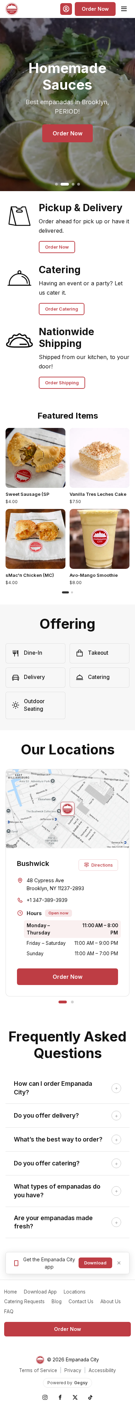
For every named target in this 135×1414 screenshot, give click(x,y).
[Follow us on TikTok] (90, 1397)
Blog (57, 1301)
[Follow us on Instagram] (44, 1397)
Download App (40, 1292)
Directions (102, 865)
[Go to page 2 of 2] (72, 592)
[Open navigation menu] (123, 9)
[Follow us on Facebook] (59, 1397)
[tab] (56, 184)
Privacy (72, 1370)
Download (95, 1262)
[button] (66, 9)
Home (10, 1292)
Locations (75, 1292)
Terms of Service (38, 1370)
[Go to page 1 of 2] (65, 592)
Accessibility (102, 1370)
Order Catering (61, 309)
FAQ (9, 1311)
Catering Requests (24, 1301)
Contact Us (81, 1301)
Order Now (95, 9)
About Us (110, 1301)
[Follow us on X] (75, 1397)
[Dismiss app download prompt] (119, 1263)
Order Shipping (62, 382)
